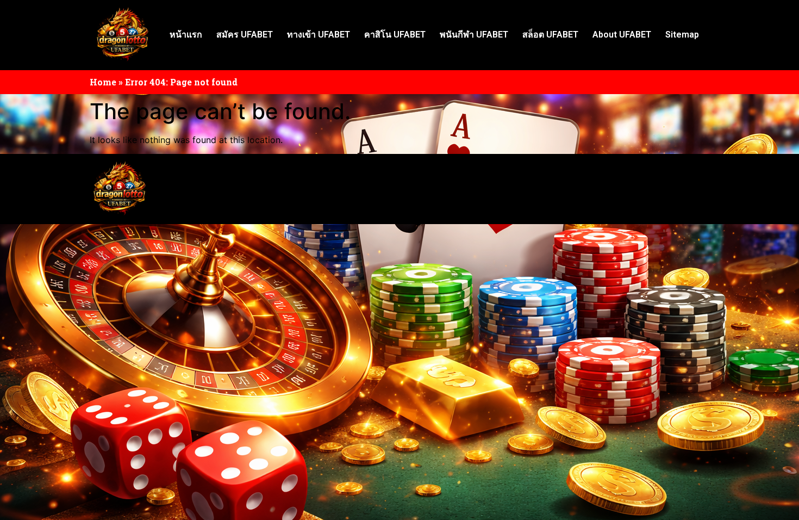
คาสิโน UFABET (395, 34)
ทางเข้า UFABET (318, 34)
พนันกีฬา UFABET (474, 34)
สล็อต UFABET (550, 34)
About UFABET (621, 34)
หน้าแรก (186, 34)
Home (103, 82)
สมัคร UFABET (244, 34)
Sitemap (682, 34)
